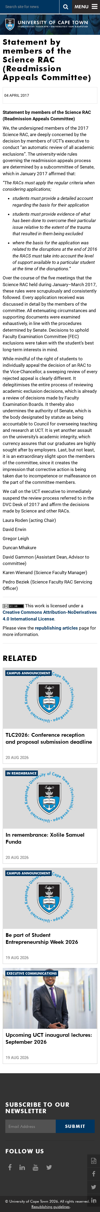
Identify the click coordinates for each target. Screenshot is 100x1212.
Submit (75, 1126)
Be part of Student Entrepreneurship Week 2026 (42, 938)
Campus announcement (28, 673)
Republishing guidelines (50, 1206)
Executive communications (32, 973)
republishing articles (56, 628)
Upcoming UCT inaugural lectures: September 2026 (49, 1038)
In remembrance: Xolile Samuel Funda (45, 838)
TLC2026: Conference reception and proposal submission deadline (49, 738)
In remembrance (22, 773)
